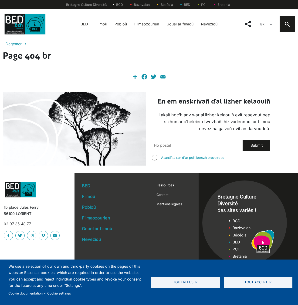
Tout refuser (185, 282)
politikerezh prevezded (206, 157)
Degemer (14, 44)
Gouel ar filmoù (179, 24)
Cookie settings (59, 293)
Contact (162, 195)
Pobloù (121, 24)
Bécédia (167, 5)
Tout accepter (257, 282)
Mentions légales (169, 204)
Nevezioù (209, 24)
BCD (119, 5)
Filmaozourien (146, 24)
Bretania (223, 5)
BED (187, 5)
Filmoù (101, 24)
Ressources (165, 185)
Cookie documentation (25, 293)
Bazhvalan (142, 5)
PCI (204, 5)
